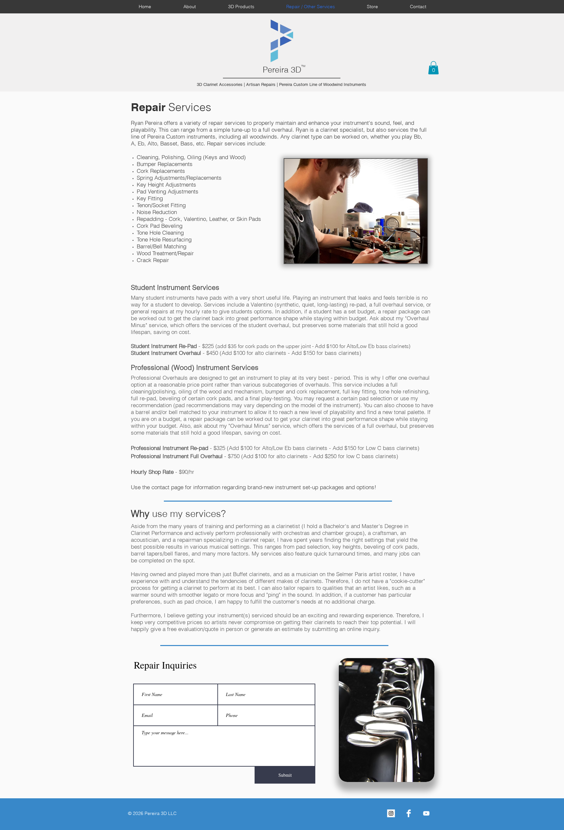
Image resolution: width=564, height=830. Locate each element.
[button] (433, 68)
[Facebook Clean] (409, 813)
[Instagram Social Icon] (391, 813)
